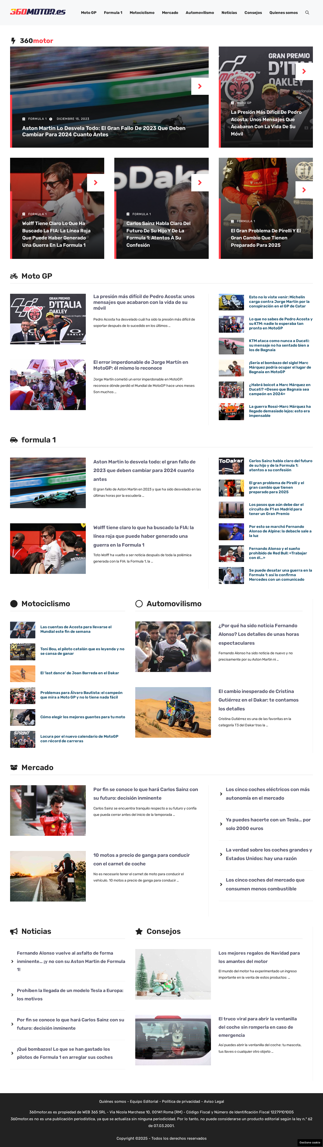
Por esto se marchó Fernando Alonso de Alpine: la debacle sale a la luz (280, 531)
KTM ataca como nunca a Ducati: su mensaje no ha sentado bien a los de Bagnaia (279, 345)
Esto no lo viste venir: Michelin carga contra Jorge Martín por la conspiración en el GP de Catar (279, 301)
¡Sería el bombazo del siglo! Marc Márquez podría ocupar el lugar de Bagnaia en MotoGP (280, 367)
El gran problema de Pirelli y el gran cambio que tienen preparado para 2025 (266, 238)
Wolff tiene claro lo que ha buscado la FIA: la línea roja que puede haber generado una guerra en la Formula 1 (143, 536)
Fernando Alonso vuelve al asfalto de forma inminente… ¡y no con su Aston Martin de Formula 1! (71, 961)
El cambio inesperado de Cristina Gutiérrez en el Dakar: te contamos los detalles (259, 699)
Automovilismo (200, 12)
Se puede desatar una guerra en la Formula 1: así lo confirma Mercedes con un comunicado (280, 575)
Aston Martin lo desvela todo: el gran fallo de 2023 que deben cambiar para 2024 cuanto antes (103, 131)
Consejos (253, 12)
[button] (307, 12)
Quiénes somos (112, 1101)
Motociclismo (142, 12)
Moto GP (88, 12)
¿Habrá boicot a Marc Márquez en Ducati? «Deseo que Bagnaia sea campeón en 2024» (280, 389)
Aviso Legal (214, 1101)
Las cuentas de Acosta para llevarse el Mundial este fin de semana (76, 629)
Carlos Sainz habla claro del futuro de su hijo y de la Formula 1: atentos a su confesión (280, 465)
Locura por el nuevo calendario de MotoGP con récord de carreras (79, 738)
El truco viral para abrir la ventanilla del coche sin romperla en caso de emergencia (258, 1027)
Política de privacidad (181, 1101)
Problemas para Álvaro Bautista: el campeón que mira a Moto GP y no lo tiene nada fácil (81, 695)
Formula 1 (113, 12)
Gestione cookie (310, 1142)
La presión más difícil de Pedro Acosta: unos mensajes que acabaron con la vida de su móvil (144, 302)
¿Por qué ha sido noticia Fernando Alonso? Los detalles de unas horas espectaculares (259, 634)
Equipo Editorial (144, 1101)
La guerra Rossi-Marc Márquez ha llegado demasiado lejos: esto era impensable (280, 411)
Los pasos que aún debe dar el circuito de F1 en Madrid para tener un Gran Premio (276, 509)
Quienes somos (284, 12)
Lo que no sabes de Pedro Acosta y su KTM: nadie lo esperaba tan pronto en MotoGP (281, 323)
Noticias (229, 12)
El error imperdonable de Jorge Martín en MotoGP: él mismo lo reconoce (140, 365)
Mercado (170, 12)
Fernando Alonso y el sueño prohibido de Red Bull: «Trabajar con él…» (278, 553)
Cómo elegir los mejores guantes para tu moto (82, 717)
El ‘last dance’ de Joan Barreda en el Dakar (79, 673)
